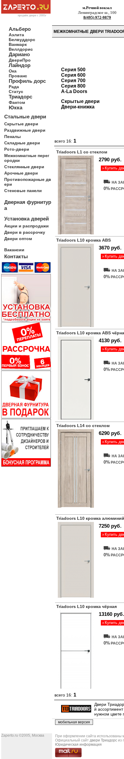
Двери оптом (18, 238)
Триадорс (20, 97)
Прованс (18, 75)
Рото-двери (16, 149)
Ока (13, 71)
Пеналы (12, 136)
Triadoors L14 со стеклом (83, 425)
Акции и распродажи (26, 226)
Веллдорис (21, 49)
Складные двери (22, 142)
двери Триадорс (103, 740)
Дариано (19, 54)
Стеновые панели (23, 190)
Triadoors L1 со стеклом (81, 152)
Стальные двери (25, 117)
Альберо (20, 29)
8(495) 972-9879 (97, 17)
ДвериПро (20, 60)
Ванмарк (18, 44)
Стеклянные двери (24, 166)
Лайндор (19, 65)
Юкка (15, 108)
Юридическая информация (78, 744)
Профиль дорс (27, 81)
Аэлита (16, 34)
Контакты (16, 256)
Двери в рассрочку (24, 232)
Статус (16, 91)
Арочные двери (21, 173)
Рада (14, 86)
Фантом (17, 102)
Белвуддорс (22, 39)
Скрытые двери (21, 123)
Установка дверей (26, 219)
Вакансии (14, 249)
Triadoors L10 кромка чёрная (86, 606)
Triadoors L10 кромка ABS (83, 240)
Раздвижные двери (24, 130)
